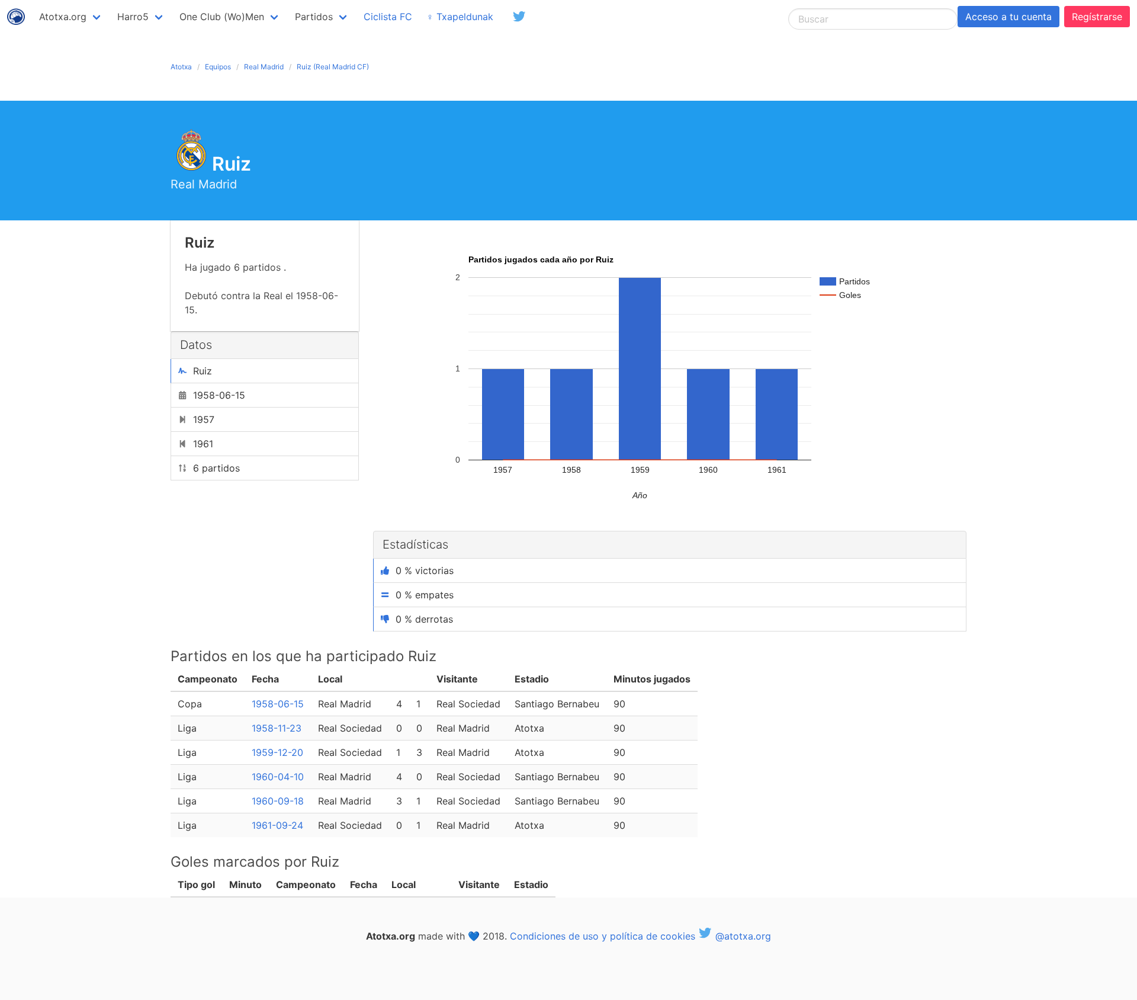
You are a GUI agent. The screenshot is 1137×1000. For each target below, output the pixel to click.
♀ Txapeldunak (459, 17)
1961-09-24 (277, 825)
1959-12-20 (277, 752)
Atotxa (181, 66)
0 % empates (425, 595)
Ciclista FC (388, 17)
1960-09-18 (278, 801)
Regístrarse (1097, 17)
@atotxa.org (741, 936)
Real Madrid (264, 66)
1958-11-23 (276, 728)
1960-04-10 (278, 777)
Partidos (314, 17)
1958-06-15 (278, 704)
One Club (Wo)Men (221, 17)
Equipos (218, 66)
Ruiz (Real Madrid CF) (333, 66)
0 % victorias (425, 570)
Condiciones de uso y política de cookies (602, 936)
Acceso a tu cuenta (1008, 17)
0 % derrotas (424, 619)
